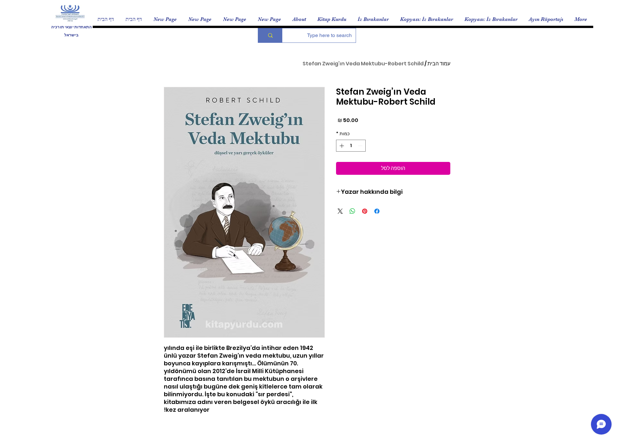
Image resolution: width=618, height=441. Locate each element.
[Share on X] (340, 211)
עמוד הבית (438, 63)
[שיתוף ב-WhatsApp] (352, 211)
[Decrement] (361, 145)
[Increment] (341, 145)
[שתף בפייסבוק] (377, 211)
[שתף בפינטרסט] (365, 211)
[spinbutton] (351, 145)
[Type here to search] (270, 35)
